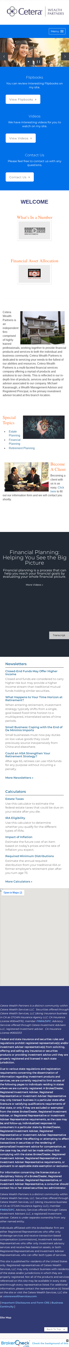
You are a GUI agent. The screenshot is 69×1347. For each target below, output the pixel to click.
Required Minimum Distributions (29, 856)
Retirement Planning (22, 448)
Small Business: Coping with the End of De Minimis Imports (33, 729)
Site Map (5, 1317)
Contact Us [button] (18, 177)
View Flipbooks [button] (21, 99)
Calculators (15, 791)
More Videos (34, 585)
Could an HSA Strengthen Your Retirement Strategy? (27, 755)
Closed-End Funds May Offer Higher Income (31, 673)
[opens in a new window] (34, 239)
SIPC (48, 1021)
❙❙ (38, 61)
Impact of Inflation (18, 837)
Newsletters (16, 664)
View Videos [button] (18, 138)
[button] (57, 31)
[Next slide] (65, 56)
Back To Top (54, 1329)
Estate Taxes (14, 799)
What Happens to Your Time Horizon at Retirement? (33, 698)
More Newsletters (19, 777)
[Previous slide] (4, 56)
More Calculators (18, 881)
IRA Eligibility (15, 818)
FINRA (40, 1021)
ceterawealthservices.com (20, 1296)
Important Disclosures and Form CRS (25, 1302)
